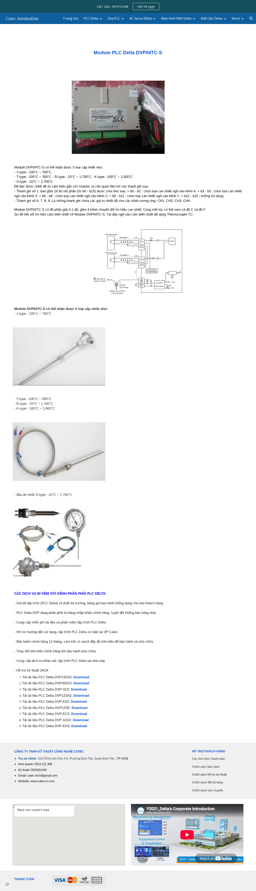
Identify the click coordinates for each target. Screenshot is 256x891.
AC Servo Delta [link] (140, 18)
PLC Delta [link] (91, 18)
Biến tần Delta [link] (211, 18)
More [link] (236, 18)
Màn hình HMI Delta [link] (176, 18)
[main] (128, 50)
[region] (128, 6)
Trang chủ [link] (70, 18)
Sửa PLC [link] (114, 18)
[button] (251, 18)
